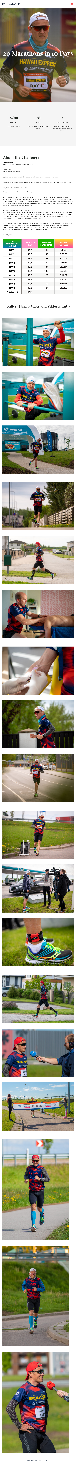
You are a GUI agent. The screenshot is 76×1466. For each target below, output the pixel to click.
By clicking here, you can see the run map (15, 188)
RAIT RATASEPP (11, 4)
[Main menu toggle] (72, 4)
